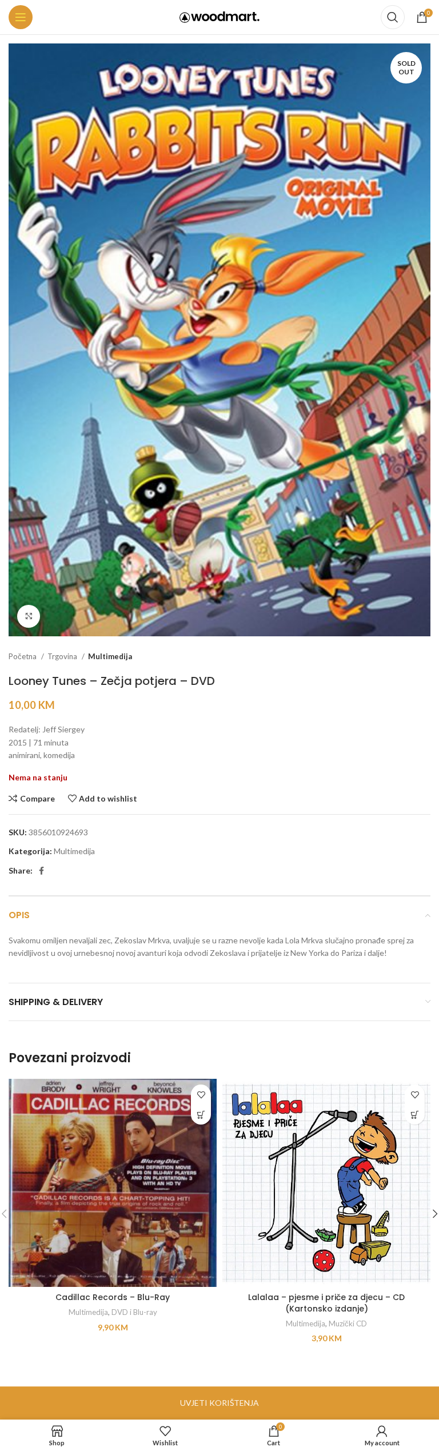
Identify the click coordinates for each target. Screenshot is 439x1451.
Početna (23, 656)
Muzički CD (348, 1323)
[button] (201, 1115)
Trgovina (63, 656)
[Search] (392, 17)
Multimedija (110, 656)
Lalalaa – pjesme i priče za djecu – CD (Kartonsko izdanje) (326, 1302)
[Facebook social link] (41, 870)
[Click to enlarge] (28, 616)
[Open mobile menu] (20, 17)
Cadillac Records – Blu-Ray (112, 1297)
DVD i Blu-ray (134, 1312)
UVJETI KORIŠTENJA (219, 1403)
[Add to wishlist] (201, 1095)
